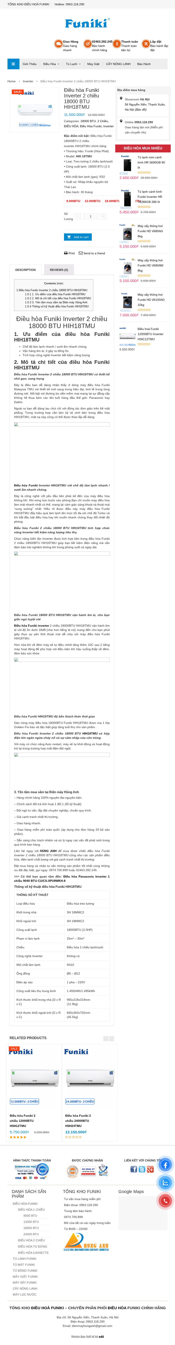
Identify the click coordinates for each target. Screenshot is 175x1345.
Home (11, 81)
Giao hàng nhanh (70, 46)
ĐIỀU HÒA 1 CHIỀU (31, 1209)
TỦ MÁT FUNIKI (24, 1264)
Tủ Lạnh (71, 64)
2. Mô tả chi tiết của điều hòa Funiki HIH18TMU (58, 298)
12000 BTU (31, 1222)
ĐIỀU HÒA (71, 126)
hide (60, 283)
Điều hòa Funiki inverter (31, 625)
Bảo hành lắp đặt (159, 46)
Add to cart (81, 237)
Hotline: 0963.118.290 (69, 4)
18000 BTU (88, 121)
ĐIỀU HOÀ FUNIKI (47, 1308)
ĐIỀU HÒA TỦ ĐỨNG (32, 1246)
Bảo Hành (144, 64)
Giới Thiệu (30, 64)
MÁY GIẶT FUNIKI (25, 1276)
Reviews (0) (59, 270)
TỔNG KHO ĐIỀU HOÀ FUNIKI (28, 4)
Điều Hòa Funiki (91, 126)
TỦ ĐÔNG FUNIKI (25, 1270)
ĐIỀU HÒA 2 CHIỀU (31, 1240)
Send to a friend (94, 253)
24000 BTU (31, 1234)
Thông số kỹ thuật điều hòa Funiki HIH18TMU (57, 306)
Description (25, 270)
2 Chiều (103, 121)
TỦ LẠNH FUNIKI (24, 1258)
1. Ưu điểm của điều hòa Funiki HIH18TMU (55, 294)
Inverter (28, 81)
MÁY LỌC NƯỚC (24, 1294)
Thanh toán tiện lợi (129, 46)
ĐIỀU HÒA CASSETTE (33, 1252)
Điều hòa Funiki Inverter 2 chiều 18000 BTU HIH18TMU (51, 290)
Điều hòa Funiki (26, 485)
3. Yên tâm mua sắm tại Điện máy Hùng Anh (56, 302)
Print (71, 253)
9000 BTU (30, 1215)
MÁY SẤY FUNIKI (24, 1282)
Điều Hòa (49, 64)
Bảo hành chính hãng (102, 46)
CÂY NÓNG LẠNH (118, 64)
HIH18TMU (90, 733)
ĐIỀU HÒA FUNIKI (25, 1203)
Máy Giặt (93, 64)
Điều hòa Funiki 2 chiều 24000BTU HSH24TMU (78, 1121)
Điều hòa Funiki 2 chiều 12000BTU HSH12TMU (22, 1121)
